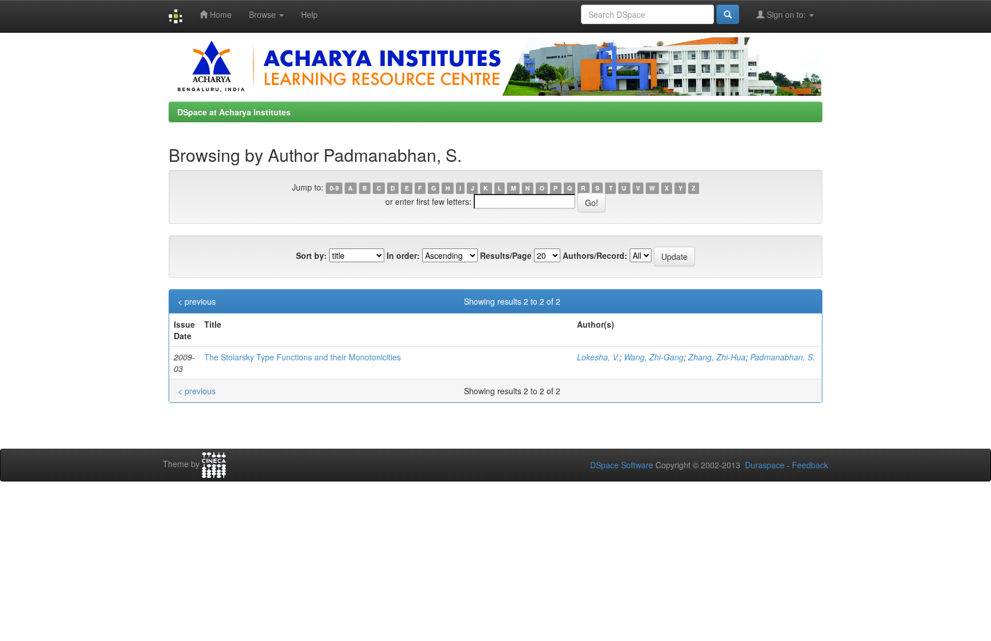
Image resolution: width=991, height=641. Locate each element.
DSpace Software (621, 465)
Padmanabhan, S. (782, 357)
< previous (197, 301)
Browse (263, 14)
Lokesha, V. (598, 357)
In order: (403, 255)
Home (220, 14)
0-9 (334, 188)
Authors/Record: (595, 255)
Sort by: (311, 255)
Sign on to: (786, 14)
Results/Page (506, 255)
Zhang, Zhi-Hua (717, 357)
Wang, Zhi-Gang (654, 357)
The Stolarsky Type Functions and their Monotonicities (302, 357)
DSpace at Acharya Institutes (234, 112)
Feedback (810, 465)
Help (309, 14)
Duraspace (765, 465)
